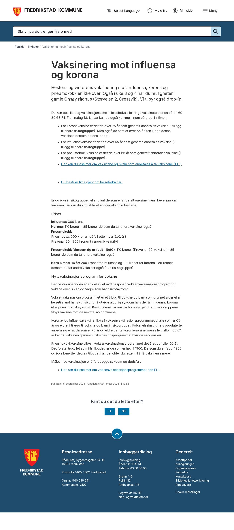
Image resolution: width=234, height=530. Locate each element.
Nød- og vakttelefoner (133, 497)
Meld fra (160, 10)
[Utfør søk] (216, 31)
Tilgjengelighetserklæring (192, 480)
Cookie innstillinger (188, 492)
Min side (186, 10)
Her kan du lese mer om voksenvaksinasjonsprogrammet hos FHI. (110, 370)
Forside (19, 46)
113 (137, 484)
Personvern (183, 484)
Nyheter (33, 46)
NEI (124, 411)
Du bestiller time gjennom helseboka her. (91, 182)
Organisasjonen (186, 468)
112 (128, 480)
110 (130, 476)
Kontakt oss (183, 476)
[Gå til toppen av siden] (117, 433)
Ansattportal (184, 460)
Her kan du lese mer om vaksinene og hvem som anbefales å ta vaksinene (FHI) (121, 164)
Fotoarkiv (182, 472)
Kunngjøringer (185, 464)
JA (110, 411)
